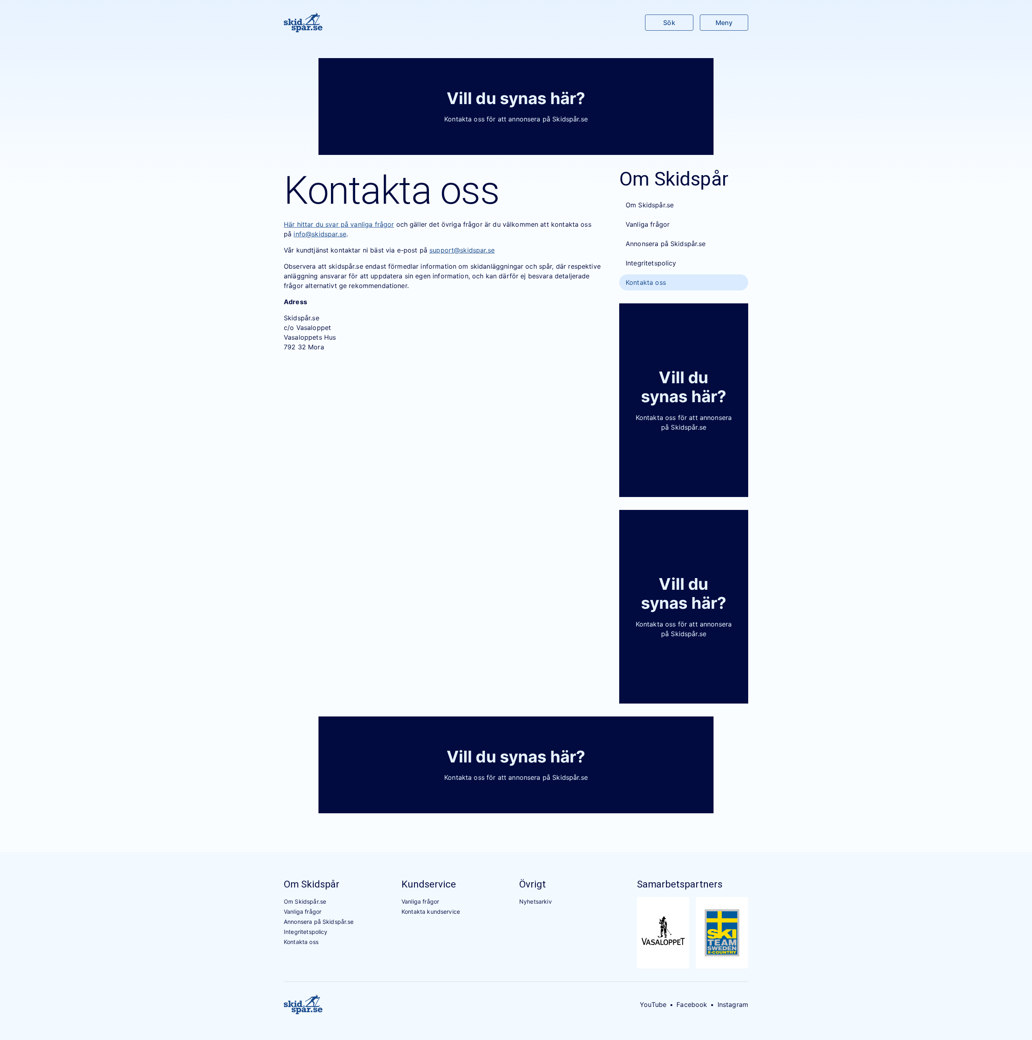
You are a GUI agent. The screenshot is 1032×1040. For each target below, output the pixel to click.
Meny (724, 23)
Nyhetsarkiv (535, 901)
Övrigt (532, 884)
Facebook (691, 1004)
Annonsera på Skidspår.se (666, 244)
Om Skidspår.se (650, 205)
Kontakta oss (646, 282)
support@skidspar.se (462, 250)
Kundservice (429, 884)
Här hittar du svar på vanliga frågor (339, 224)
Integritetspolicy (651, 263)
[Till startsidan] (303, 22)
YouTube (653, 1004)
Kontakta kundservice (431, 911)
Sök (669, 23)
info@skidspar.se (319, 234)
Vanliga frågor (648, 224)
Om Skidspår (311, 884)
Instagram (733, 1004)
